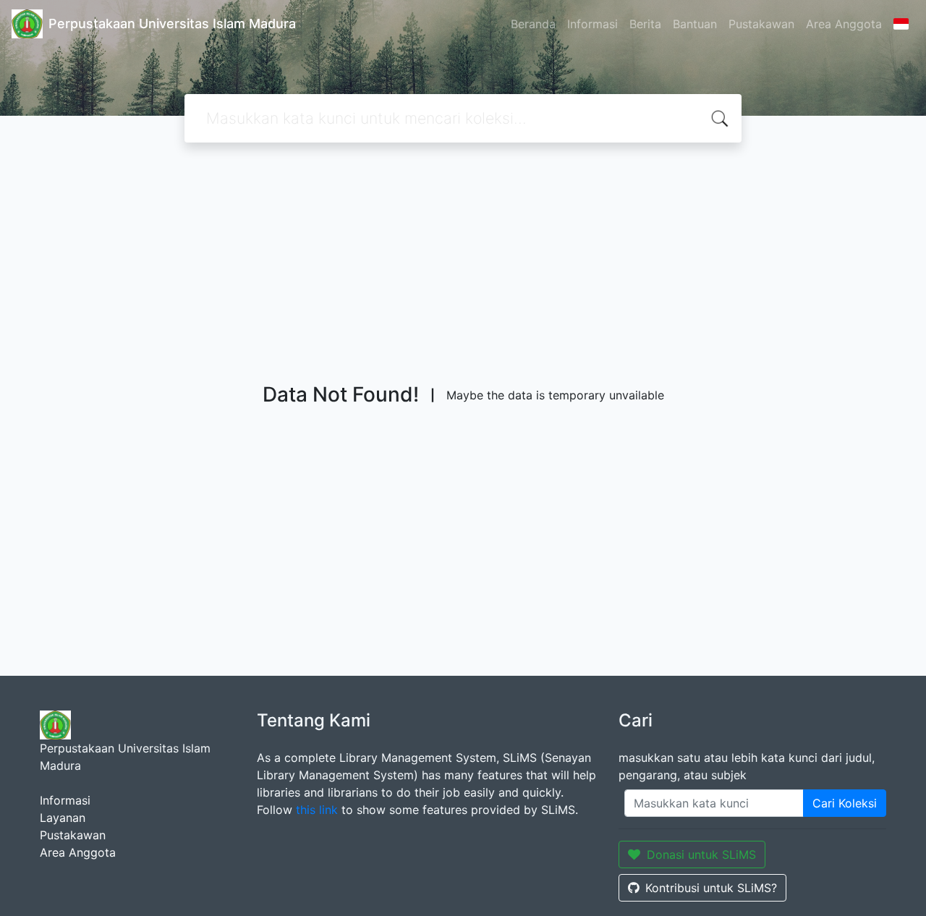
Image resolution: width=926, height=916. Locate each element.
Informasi (592, 24)
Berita (645, 24)
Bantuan (695, 24)
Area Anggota (844, 24)
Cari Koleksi (844, 803)
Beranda (533, 24)
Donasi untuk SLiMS (701, 854)
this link (317, 809)
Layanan (62, 817)
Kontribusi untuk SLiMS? (711, 888)
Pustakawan (761, 24)
